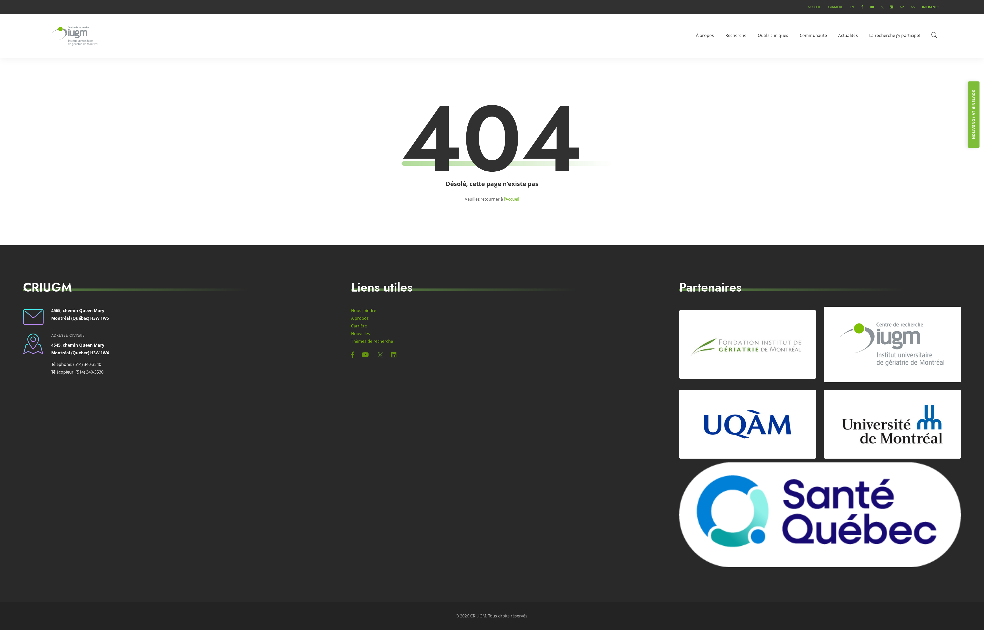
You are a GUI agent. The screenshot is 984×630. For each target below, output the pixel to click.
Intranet (930, 7)
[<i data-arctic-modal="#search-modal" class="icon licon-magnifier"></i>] (935, 36)
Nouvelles (360, 333)
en (852, 7)
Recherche (735, 35)
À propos (705, 35)
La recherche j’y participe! (894, 35)
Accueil (814, 7)
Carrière (835, 7)
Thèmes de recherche (372, 341)
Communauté (813, 35)
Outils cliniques (773, 35)
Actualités (848, 35)
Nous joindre (363, 310)
